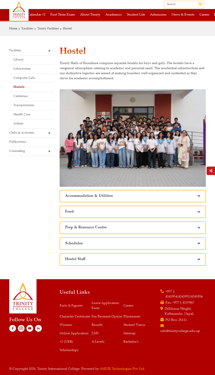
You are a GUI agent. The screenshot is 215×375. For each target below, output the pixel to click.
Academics (113, 15)
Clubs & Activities (21, 132)
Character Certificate (75, 316)
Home (13, 28)
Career (204, 15)
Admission (158, 15)
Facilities (27, 28)
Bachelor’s (131, 342)
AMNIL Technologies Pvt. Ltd (122, 369)
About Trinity (90, 15)
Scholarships (69, 350)
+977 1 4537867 (183, 303)
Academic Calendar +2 (28, 15)
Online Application (74, 333)
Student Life (136, 15)
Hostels (19, 87)
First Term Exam (62, 15)
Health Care (21, 114)
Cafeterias (20, 96)
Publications (17, 141)
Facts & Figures (71, 306)
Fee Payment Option (107, 316)
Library (18, 59)
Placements (131, 316)
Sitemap (129, 333)
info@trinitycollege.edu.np (180, 331)
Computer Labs (24, 78)
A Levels (98, 342)
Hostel (67, 28)
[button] (32, 50)
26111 (182, 320)
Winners (66, 325)
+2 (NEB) (66, 342)
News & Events (183, 15)
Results (97, 325)
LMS (95, 333)
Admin (18, 123)
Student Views (134, 325)
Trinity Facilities (48, 28)
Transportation (23, 105)
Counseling (17, 151)
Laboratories (22, 68)
